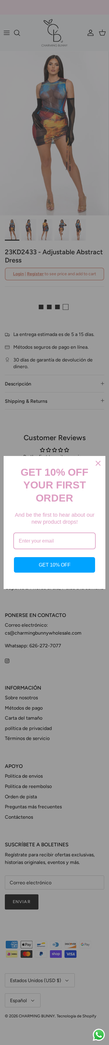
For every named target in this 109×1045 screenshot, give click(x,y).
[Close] (98, 463)
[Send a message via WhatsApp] (99, 1035)
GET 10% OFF (55, 564)
